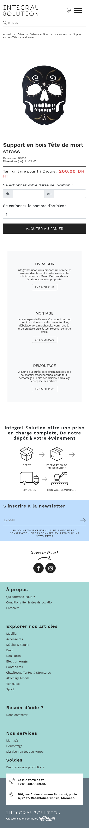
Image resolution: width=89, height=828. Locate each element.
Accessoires (14, 639)
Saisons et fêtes (39, 34)
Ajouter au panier (44, 228)
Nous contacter (17, 715)
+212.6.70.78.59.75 (31, 780)
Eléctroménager (17, 661)
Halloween (61, 34)
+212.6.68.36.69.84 (32, 784)
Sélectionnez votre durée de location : (38, 185)
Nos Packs (13, 656)
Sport (10, 689)
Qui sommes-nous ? (20, 597)
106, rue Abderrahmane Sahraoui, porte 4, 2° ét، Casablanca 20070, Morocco (47, 796)
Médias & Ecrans (17, 645)
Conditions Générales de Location (29, 602)
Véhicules (13, 684)
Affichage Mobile (18, 678)
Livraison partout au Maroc (24, 751)
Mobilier (11, 633)
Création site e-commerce (22, 818)
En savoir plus (44, 287)
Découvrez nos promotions (25, 767)
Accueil (7, 34)
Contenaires (14, 667)
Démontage (14, 746)
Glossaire (12, 608)
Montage (12, 740)
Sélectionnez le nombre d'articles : (34, 205)
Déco (21, 34)
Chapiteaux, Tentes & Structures (28, 672)
